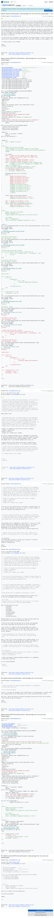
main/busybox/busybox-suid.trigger (10, 73)
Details (44, 16)
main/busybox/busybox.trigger (9, 77)
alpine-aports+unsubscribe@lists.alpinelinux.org (21, 52)
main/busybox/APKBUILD (7, 67)
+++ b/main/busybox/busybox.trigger (10, 828)
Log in (46, 1)
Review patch (48, 10)
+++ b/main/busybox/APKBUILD (8, 95)
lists (12, 1)
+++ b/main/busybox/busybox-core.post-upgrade (12, 245)
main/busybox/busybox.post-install (10, 74)
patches (24, 5)
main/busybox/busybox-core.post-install (12, 69)
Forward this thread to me (40, 915)
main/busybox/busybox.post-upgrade (10, 75)
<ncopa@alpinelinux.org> (14, 390)
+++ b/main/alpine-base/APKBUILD (9, 734)
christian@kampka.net (16, 394)
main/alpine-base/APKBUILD (8, 723)
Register (51, 1)
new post (30, 5)
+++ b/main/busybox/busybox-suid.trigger (11, 301)
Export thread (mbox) (40, 912)
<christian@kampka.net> (15, 16)
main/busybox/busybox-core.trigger (10, 71)
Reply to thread (40, 910)
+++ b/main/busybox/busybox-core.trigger (11, 268)
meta (15, 1)
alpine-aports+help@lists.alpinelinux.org (19, 54)
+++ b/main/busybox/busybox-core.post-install (12, 231)
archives (18, 5)
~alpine (4, 5)
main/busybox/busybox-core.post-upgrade (12, 70)
